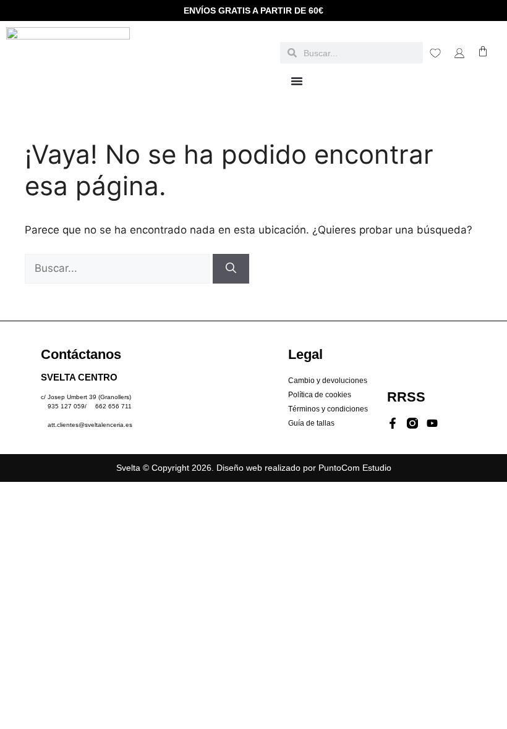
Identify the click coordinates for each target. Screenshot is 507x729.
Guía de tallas (311, 423)
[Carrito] (482, 51)
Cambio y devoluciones (327, 380)
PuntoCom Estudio (354, 468)
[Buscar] (231, 269)
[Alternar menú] (297, 81)
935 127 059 (66, 406)
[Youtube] (432, 423)
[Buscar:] (119, 268)
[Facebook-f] (392, 423)
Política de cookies (319, 394)
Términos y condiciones (328, 409)
